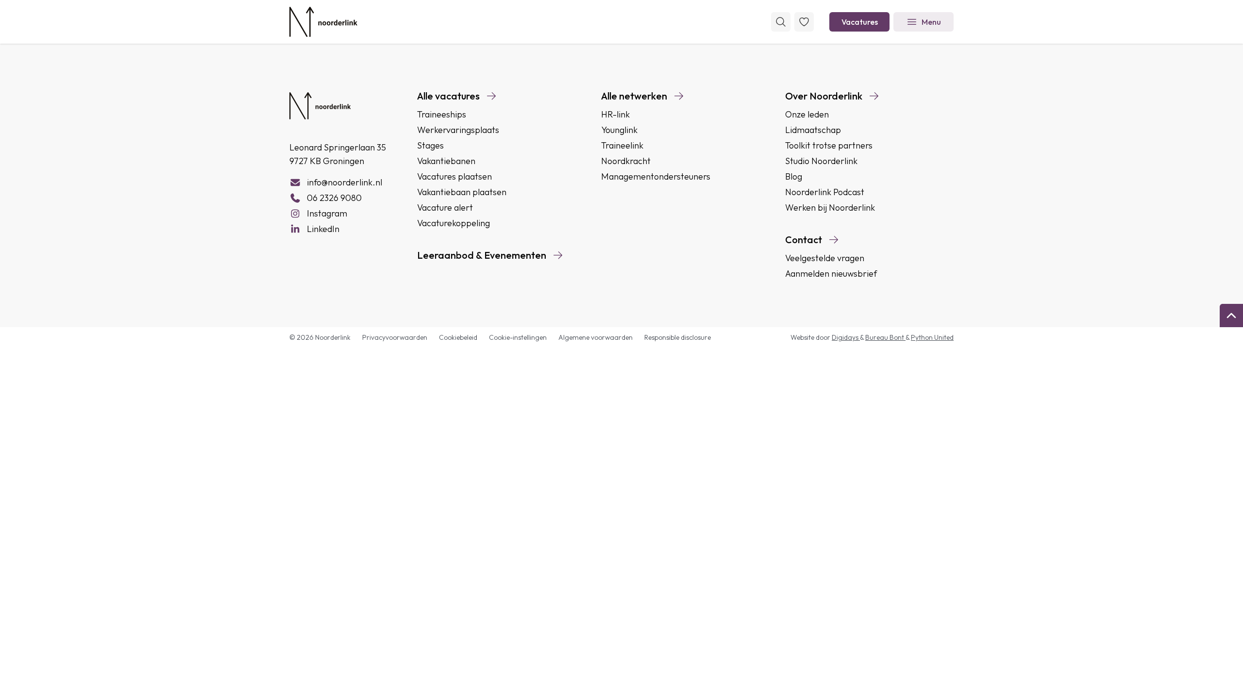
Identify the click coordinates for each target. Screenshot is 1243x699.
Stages (430, 145)
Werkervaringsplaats (458, 129)
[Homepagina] (323, 22)
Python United (932, 337)
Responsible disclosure (677, 337)
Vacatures (859, 22)
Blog (793, 176)
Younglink (619, 129)
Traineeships (441, 114)
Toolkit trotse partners (829, 145)
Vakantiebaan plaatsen (461, 192)
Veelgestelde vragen (824, 258)
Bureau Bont (885, 337)
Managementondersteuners (655, 176)
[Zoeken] (780, 22)
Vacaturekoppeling (453, 223)
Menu (931, 22)
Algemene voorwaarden (595, 337)
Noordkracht (626, 160)
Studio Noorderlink (821, 160)
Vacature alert (445, 207)
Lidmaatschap (813, 129)
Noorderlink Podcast (824, 192)
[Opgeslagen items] (804, 22)
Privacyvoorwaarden (394, 337)
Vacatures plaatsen (454, 176)
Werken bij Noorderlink (830, 207)
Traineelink (622, 145)
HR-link (615, 114)
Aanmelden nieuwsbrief (831, 273)
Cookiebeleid (458, 337)
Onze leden (807, 114)
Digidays (846, 337)
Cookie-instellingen (518, 337)
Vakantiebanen (446, 160)
